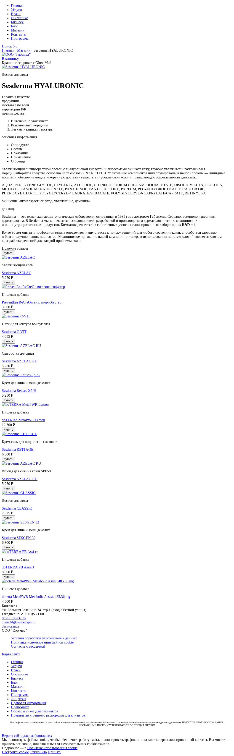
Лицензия (18, 699)
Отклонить (38, 752)
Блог (14, 26)
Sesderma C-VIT (14, 332)
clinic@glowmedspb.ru (18, 622)
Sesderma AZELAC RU (19, 361)
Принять (54, 752)
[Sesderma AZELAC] (18, 257)
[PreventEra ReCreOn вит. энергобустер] (33, 287)
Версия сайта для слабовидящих (27, 736)
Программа (20, 38)
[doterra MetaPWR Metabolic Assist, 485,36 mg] (38, 581)
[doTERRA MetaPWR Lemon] (25, 404)
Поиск (7, 46)
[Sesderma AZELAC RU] (21, 346)
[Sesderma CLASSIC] (19, 493)
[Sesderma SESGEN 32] (20, 522)
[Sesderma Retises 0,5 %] (21, 375)
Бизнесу (17, 22)
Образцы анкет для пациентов (34, 711)
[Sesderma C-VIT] (16, 316)
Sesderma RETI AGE (17, 449)
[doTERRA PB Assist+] (20, 552)
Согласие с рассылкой (28, 646)
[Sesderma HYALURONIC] (23, 67)
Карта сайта (11, 654)
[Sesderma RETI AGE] (19, 434)
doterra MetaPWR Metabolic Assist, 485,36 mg (36, 597)
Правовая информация (28, 703)
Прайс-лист (20, 707)
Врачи (16, 14)
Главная (17, 6)
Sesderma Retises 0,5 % (19, 390)
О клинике (19, 18)
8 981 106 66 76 (14, 618)
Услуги (16, 10)
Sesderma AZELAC (16, 273)
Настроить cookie (15, 752)
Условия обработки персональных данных (44, 638)
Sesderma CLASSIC (17, 508)
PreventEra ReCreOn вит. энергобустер (31, 302)
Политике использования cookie (52, 748)
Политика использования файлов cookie (42, 642)
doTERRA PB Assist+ (18, 567)
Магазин (17, 30)
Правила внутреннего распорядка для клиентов (48, 715)
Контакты (18, 34)
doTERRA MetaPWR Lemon (23, 420)
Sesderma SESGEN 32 (18, 538)
